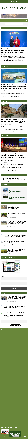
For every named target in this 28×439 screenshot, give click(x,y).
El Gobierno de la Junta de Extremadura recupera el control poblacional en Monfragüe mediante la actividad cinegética (16, 223)
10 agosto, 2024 (11, 217)
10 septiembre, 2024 (6, 54)
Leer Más (3, 62)
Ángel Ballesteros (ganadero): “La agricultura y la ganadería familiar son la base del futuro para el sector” (16, 190)
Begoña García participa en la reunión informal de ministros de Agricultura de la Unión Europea (12, 50)
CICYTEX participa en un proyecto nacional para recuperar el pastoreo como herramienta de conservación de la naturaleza (16, 196)
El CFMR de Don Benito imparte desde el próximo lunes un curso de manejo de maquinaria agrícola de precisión (14, 86)
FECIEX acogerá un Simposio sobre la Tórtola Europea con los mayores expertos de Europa (16, 207)
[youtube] (14, 1)
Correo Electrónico (5, 281)
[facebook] (11, 1)
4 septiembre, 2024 (7, 237)
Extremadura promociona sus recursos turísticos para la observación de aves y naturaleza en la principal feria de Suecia (16, 298)
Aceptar (15, 435)
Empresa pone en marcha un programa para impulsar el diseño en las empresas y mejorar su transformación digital (15, 243)
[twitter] (16, 1)
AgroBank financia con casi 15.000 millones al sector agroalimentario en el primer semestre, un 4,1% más (13, 121)
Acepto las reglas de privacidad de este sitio (11, 285)
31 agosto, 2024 (11, 209)
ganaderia (5, 184)
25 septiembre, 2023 (6, 162)
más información (16, 434)
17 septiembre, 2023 (11, 226)
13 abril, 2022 (6, 316)
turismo (4, 293)
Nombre (3, 276)
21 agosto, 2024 (5, 124)
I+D (3, 230)
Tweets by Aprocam (5, 326)
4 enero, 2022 (6, 245)
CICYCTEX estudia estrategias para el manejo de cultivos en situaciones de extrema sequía (16, 215)
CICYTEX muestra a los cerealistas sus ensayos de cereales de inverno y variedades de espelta (16, 250)
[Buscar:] (14, 23)
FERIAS (3, 202)
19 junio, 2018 (10, 253)
